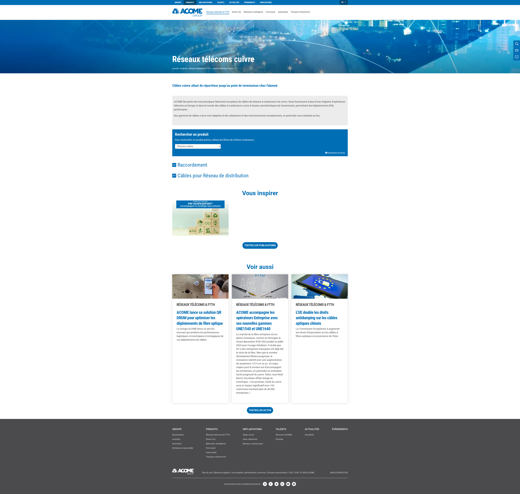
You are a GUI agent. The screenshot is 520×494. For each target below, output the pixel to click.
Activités (176, 439)
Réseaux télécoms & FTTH (217, 12)
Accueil (175, 68)
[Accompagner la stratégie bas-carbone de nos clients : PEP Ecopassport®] (200, 218)
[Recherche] (516, 43)
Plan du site (207, 472)
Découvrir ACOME (284, 435)
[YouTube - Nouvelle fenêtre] (288, 484)
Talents (220, 2)
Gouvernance (178, 435)
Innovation (177, 443)
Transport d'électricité (300, 12)
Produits (190, 2)
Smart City (236, 12)
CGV (291, 472)
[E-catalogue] (516, 57)
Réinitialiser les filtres (336, 153)
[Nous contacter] (516, 50)
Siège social (248, 435)
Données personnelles (277, 472)
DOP (297, 472)
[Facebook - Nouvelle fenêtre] (271, 484)
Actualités (234, 2)
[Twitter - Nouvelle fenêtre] (276, 484)
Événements (249, 2)
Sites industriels (250, 439)
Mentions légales (222, 472)
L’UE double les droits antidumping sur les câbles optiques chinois (316, 318)
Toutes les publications (260, 245)
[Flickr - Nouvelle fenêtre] (294, 484)
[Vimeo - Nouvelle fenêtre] (265, 484)
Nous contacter (339, 472)
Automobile (283, 12)
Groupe (178, 2)
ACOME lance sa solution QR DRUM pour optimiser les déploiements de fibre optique (200, 318)
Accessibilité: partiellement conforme (248, 472)
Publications (266, 2)
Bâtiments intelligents (253, 12)
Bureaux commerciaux (253, 443)
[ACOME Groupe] (183, 471)
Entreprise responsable (182, 448)
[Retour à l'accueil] (187, 12)
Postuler (279, 439)
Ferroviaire (270, 12)
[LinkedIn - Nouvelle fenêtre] (282, 484)
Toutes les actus (260, 410)
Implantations (205, 2)
